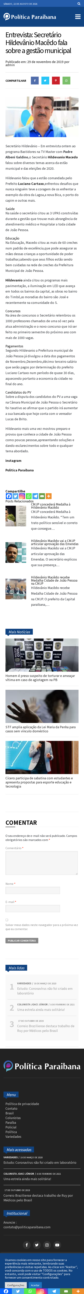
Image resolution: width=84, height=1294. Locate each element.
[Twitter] (15, 496)
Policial (10, 1127)
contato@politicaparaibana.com (27, 1227)
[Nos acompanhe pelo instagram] (47, 1245)
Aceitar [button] (35, 1285)
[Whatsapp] (29, 496)
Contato (11, 1108)
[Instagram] (22, 496)
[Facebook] (9, 496)
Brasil (9, 1113)
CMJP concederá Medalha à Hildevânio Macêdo (50, 506)
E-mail (10, 902)
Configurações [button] (15, 1285)
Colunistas (13, 1117)
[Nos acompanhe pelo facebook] (27, 1245)
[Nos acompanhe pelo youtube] (57, 1245)
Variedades (13, 1136)
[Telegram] (35, 496)
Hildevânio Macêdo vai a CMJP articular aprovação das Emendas (55, 542)
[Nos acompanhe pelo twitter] (37, 1245)
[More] (49, 496)
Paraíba (10, 1122)
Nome (10, 884)
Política (11, 1131)
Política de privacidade (22, 1103)
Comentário (14, 848)
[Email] (42, 496)
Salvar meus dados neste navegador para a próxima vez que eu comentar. (41, 927)
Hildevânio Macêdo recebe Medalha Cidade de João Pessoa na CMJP (54, 580)
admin (10, 64)
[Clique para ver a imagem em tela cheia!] (42, 135)
